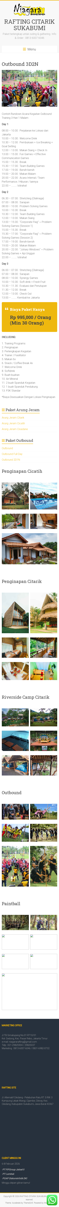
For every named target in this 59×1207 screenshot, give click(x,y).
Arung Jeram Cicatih (13, 423)
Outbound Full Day (12, 454)
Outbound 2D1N (11, 459)
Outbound (7, 448)
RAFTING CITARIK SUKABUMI (29, 25)
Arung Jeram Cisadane (15, 429)
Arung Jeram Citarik (13, 417)
